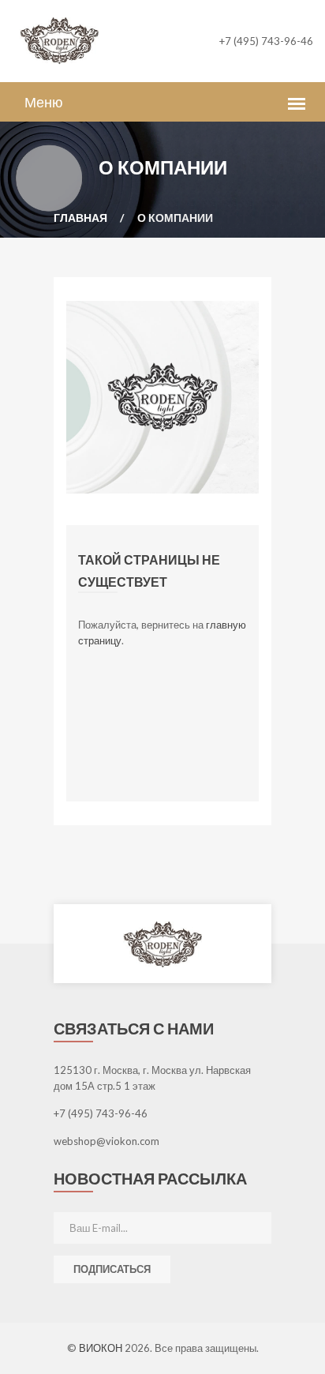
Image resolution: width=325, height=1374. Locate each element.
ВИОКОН (102, 1348)
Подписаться (112, 1269)
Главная (80, 217)
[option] (162, 943)
